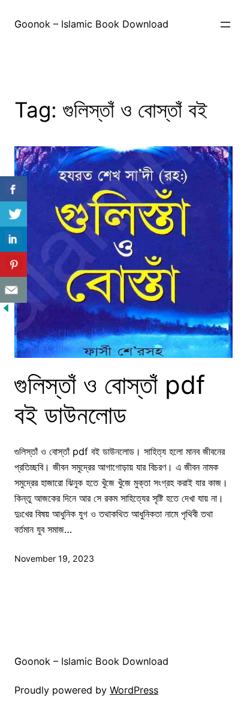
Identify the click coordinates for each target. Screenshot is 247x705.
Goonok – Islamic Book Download (91, 24)
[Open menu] (225, 24)
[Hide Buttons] (6, 311)
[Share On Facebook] (13, 189)
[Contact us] (13, 290)
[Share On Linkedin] (13, 239)
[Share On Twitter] (13, 214)
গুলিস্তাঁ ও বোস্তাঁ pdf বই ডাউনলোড (109, 400)
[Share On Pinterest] (13, 265)
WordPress (134, 690)
